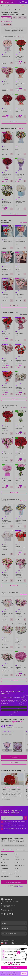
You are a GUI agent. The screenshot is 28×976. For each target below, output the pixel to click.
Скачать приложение (14, 967)
